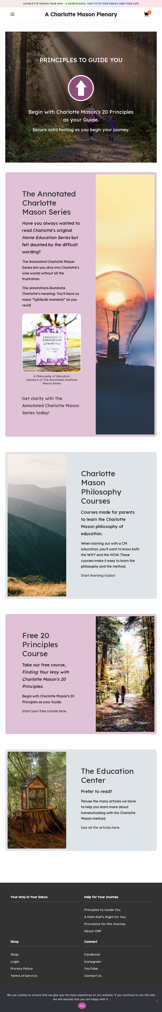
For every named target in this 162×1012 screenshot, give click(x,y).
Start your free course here (44, 711)
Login (15, 961)
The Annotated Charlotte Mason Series (49, 203)
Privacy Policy (22, 969)
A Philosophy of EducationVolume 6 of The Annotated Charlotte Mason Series (51, 379)
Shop (15, 954)
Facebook (92, 954)
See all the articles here (100, 827)
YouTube (91, 969)
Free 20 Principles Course (40, 644)
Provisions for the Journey (105, 924)
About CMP (92, 931)
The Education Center (107, 775)
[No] (157, 1001)
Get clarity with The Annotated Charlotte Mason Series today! (50, 405)
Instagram (92, 961)
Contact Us (93, 975)
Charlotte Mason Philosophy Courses (101, 487)
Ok (82, 1005)
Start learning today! (98, 575)
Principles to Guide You (102, 910)
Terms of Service (24, 975)
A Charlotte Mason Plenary (81, 14)
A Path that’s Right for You (105, 917)
